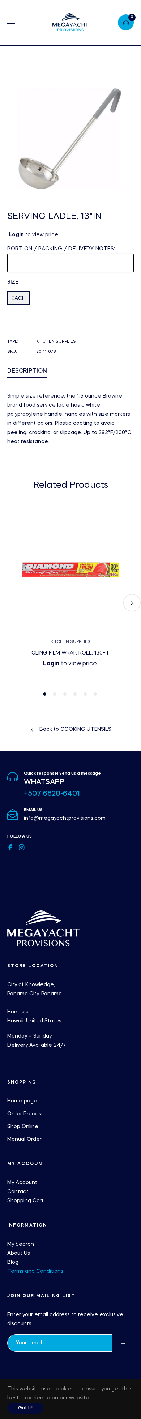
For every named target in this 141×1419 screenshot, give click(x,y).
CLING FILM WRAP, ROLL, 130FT (70, 653)
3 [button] (65, 694)
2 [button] (54, 694)
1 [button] (44, 694)
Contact (18, 1191)
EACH (19, 298)
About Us (18, 1253)
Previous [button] (9, 602)
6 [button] (95, 694)
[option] (70, 603)
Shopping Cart (25, 1200)
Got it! (25, 1408)
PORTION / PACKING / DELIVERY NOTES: (61, 248)
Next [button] (132, 602)
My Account (22, 1182)
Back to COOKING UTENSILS (74, 729)
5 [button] (85, 694)
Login (16, 234)
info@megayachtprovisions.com (65, 818)
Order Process (25, 1114)
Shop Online (22, 1126)
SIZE (12, 282)
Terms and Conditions (35, 1271)
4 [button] (75, 694)
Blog (12, 1262)
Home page (22, 1101)
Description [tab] (27, 371)
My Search (20, 1244)
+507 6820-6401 (52, 793)
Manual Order (24, 1139)
